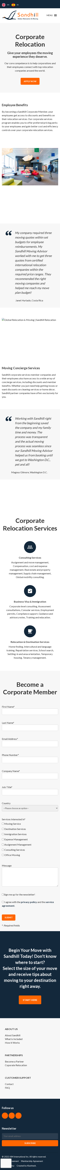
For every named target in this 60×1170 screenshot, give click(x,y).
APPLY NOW (30, 81)
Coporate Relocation (16, 1065)
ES (17, 5)
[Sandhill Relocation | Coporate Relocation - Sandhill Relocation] (20, 15)
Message (7, 865)
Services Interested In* (13, 819)
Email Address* (10, 738)
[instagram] (18, 1116)
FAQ (7, 1087)
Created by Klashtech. (26, 1165)
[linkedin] (12, 1116)
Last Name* (8, 722)
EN (8, 5)
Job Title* (7, 787)
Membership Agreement (32, 1161)
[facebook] (5, 1116)
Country (6, 803)
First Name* (8, 706)
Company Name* (11, 771)
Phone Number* (10, 754)
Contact (9, 1084)
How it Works (12, 1042)
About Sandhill (12, 1035)
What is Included (13, 1038)
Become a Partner (14, 1061)
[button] (50, 15)
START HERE (30, 999)
